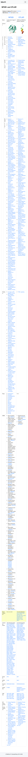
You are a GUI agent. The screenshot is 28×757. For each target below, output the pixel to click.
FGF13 (21, 615)
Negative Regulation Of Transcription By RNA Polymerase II (11, 120)
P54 (8, 401)
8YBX (18, 696)
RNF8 (18, 636)
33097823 (23, 417)
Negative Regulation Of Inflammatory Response (10, 221)
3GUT (10, 696)
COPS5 (11, 629)
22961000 (10, 571)
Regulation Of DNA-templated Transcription (11, 134)
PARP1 (8, 653)
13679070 (19, 11)
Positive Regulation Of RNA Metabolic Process (11, 712)
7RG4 (8, 698)
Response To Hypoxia (20, 119)
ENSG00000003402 (21, 684)
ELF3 (8, 632)
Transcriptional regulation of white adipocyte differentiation (11, 326)
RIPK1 (11, 659)
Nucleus (9, 40)
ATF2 (18, 613)
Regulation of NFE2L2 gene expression (10, 376)
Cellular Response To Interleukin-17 (11, 264)
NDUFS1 (18, 619)
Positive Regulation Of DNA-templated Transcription (11, 213)
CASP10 (22, 624)
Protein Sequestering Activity (10, 115)
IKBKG (14, 638)
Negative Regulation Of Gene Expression (11, 163)
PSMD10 (12, 657)
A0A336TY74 (19, 688)
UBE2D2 (8, 672)
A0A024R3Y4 (19, 687)
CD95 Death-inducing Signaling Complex (21, 43)
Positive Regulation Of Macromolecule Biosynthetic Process (11, 158)
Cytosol (9, 48)
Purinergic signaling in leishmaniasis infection (12, 368)
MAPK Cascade (11, 124)
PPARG (10, 656)
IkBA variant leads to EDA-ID (11, 336)
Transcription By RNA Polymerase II (11, 140)
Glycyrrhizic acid (11, 410)
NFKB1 (11, 17)
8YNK (20, 698)
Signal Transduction (10, 146)
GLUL (11, 635)
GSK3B (13, 635)
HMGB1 (11, 637)
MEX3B (22, 631)
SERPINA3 (9, 662)
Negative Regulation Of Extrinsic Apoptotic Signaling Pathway (21, 253)
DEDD (18, 629)
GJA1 (22, 616)
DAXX (23, 627)
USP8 (24, 640)
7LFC (12, 697)
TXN (12, 670)
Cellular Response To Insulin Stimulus (22, 156)
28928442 (10, 604)
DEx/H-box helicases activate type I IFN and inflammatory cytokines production (11, 318)
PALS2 (14, 652)
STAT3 (8, 665)
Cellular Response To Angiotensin (11, 285)
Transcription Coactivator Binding (12, 83)
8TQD (13, 698)
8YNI (18, 698)
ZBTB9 (13, 674)
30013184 (10, 432)
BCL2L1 (18, 624)
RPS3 (14, 659)
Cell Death (20, 703)
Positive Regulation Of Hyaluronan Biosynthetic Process (11, 281)
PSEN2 (18, 633)
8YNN (21, 699)
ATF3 (8, 625)
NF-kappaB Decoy (11, 406)
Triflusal (9, 408)
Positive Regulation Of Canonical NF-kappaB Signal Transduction (22, 168)
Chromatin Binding (11, 98)
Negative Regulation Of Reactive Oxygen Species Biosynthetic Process (21, 226)
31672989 (10, 599)
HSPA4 (8, 638)
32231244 (10, 538)
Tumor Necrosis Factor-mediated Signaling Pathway (11, 195)
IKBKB (11, 638)
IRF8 (8, 641)
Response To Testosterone (20, 159)
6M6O (18, 694)
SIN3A (8, 663)
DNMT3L (12, 630)
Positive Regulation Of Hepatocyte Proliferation (22, 249)
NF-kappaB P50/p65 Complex (11, 54)
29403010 (12, 417)
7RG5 (10, 698)
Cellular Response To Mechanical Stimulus (11, 243)
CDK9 (14, 626)
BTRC (11, 626)
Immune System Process (11, 130)
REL (7, 658)
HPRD (9, 12)
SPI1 (8, 664)
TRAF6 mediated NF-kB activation (11, 362)
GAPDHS (19, 616)
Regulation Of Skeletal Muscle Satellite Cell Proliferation (21, 147)
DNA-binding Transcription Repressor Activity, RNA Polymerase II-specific (11, 87)
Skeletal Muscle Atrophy (21, 144)
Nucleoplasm (10, 42)
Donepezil (10, 395)
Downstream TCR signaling (11, 302)
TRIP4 (12, 669)
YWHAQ (8, 674)
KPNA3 (12, 642)
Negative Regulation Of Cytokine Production (10, 126)
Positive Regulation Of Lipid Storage (11, 175)
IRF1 (10, 640)
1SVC (10, 694)
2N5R (18, 693)
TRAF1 (23, 638)
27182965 (10, 603)
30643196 (10, 567)
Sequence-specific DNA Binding (11, 112)
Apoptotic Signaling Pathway (22, 707)
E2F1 (8, 631)
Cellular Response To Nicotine (11, 246)
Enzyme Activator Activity (21, 69)
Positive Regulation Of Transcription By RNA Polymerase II (11, 217)
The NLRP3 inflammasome (11, 354)
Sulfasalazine (10, 393)
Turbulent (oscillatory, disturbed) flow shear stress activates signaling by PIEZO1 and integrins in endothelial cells (11, 383)
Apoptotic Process (11, 142)
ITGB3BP (13, 641)
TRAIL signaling (21, 292)
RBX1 (23, 633)
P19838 (8, 687)
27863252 (10, 463)
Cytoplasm (10, 45)
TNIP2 (8, 668)
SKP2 (23, 636)
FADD (24, 629)
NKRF (8, 651)
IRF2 (12, 640)
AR (13, 624)
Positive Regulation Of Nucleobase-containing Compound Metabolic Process (11, 728)
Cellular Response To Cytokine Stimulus (11, 249)
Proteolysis (20, 121)
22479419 (10, 588)
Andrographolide (11, 407)
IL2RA (8, 640)
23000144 (10, 562)
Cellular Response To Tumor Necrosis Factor (11, 255)
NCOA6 (8, 646)
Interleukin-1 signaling (10, 360)
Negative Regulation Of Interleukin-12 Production (10, 190)
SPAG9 (12, 663)
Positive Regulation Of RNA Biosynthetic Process (11, 703)
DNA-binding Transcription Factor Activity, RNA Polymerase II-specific (11, 79)
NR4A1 (11, 652)
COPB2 (8, 629)
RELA (10, 658)
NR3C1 (8, 652)
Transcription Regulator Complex (11, 43)
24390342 (24, 419)
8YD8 (23, 696)
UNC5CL (11, 673)
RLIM (23, 635)
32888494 (12, 440)
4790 (8, 676)
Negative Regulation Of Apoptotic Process (11, 205)
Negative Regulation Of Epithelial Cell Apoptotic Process (21, 244)
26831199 (10, 483)
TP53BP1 (11, 668)
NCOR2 (11, 646)
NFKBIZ (8, 649)
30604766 (10, 479)
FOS (14, 633)
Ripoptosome (20, 45)
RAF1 (21, 633)
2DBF (12, 694)
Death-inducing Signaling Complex (21, 40)
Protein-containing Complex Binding (21, 74)
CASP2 (18, 625)
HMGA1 (11, 636)
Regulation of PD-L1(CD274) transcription (11, 390)
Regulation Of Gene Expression (11, 155)
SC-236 (9, 413)
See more (8, 745)
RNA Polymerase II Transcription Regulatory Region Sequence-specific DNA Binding (11, 66)
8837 (18, 676)
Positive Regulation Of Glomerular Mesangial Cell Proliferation (22, 205)
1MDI (8, 693)
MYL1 (21, 618)
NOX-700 (9, 402)
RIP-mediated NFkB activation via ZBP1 (11, 295)
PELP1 (11, 654)
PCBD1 (11, 653)
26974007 (10, 453)
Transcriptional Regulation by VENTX (11, 357)
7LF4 (10, 697)
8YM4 (18, 697)
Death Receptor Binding (21, 65)
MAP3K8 (10, 643)
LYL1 (8, 643)
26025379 (10, 456)
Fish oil (9, 412)
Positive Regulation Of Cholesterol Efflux (11, 172)
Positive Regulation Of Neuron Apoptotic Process (22, 177)
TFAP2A (8, 667)
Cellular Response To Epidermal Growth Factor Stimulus (21, 188)
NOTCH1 (11, 651)
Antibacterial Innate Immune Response (11, 269)
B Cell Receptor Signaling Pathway (11, 229)
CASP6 (18, 626)
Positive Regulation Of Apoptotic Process (22, 723)
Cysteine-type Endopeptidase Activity (21, 63)
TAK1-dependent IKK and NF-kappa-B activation (11, 331)
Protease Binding (21, 60)
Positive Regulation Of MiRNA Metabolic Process (11, 288)
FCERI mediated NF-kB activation (11, 313)
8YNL (23, 698)
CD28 (23, 613)
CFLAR (21, 17)
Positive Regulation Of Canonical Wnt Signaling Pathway (11, 261)
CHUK (14, 627)
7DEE (20, 694)
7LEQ (13, 696)
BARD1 (10, 625)
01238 (8, 680)
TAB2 (14, 665)
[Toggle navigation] (25, 2)
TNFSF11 (12, 667)
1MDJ (10, 693)
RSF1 (8, 660)
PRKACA (8, 657)
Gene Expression (11, 153)
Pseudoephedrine (11, 396)
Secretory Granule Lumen (11, 52)
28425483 (10, 561)
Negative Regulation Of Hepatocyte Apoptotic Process (21, 239)
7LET (8, 697)
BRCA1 (8, 626)
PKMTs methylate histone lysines (11, 323)
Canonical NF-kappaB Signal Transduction (11, 150)
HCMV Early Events (10, 365)
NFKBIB (8, 648)
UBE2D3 (12, 672)
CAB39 (20, 613)
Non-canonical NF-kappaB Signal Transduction (11, 201)
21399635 (10, 566)
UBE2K (8, 673)
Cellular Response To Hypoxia (21, 195)
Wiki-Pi (3, 2)
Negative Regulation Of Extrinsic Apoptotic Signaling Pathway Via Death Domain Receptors (21, 215)
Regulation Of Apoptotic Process (21, 161)
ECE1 (21, 614)
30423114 (20, 420)
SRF (13, 664)
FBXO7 (8, 633)
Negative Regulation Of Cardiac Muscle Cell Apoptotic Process (21, 135)
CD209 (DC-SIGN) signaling (11, 341)
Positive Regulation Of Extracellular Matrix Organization (22, 221)
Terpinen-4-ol (10, 409)
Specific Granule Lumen (11, 57)
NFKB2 (8, 647)
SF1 (12, 662)
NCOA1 (10, 645)
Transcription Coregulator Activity (10, 104)
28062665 (10, 565)
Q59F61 (18, 691)
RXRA (10, 660)
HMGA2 (8, 637)
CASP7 (21, 626)
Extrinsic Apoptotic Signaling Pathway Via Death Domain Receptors (21, 129)
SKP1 (20, 636)
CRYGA (18, 614)
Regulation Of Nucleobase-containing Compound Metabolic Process (11, 736)
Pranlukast (10, 397)
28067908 (10, 461)
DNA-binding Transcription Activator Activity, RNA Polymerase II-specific (11, 93)
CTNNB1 (8, 630)
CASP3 (21, 625)
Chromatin (10, 37)
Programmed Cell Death (21, 705)
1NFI (8, 694)
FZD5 (24, 615)
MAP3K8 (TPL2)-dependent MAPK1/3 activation (11, 347)
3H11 (20, 693)
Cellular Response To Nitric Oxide (21, 202)
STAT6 (11, 665)
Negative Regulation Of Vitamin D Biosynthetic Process (10, 179)
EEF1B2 (18, 615)
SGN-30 (9, 403)
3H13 (23, 693)
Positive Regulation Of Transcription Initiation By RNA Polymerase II (11, 234)
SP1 (10, 663)
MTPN (8, 645)
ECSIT (10, 631)
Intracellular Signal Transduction (21, 720)
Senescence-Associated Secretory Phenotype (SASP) (11, 309)
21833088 (10, 544)
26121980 (20, 424)
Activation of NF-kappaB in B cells (11, 292)
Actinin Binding (11, 110)
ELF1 (13, 631)
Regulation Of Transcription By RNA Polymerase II (11, 137)
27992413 (10, 575)
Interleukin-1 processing (10, 334)
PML (7, 656)
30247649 (10, 600)
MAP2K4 (21, 630)
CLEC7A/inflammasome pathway (11, 344)
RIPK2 (21, 635)
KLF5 (10, 642)
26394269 (10, 564)
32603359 (10, 423)
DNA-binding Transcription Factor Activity (11, 101)
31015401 (10, 534)
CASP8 (18, 627)
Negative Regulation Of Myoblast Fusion (21, 210)
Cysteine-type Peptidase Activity (21, 72)
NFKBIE (11, 648)
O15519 (21, 690)
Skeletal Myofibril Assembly (21, 151)
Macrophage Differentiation (20, 154)
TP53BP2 (8, 669)
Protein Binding (11, 106)
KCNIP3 (18, 618)
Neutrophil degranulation (10, 351)
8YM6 (23, 697)
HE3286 (9, 399)
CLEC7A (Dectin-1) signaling (11, 339)
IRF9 (10, 641)
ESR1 (10, 632)
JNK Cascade (10, 152)
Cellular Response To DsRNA (11, 258)
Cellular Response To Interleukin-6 (11, 252)
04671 (18, 680)
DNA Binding (10, 97)
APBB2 (11, 624)
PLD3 (14, 654)
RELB (12, 658)
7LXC (23, 694)
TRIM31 (21, 640)
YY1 (11, 674)
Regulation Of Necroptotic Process (20, 180)
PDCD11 (8, 654)
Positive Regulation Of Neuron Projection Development (22, 140)
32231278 (10, 577)
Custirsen (10, 404)
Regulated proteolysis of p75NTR (10, 299)
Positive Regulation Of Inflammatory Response (11, 226)
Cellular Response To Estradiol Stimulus (21, 192)
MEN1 (14, 643)
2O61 (8, 696)
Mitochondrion (10, 46)
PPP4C (13, 656)
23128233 (10, 607)
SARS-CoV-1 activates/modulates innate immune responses (11, 372)
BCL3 (13, 625)
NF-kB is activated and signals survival (11, 305)
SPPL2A (10, 664)
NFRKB (11, 649)
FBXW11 (11, 633)
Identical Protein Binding (11, 108)
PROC (22, 619)
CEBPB (8, 627)
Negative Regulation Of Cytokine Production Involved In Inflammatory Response (10, 274)
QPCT (18, 620)
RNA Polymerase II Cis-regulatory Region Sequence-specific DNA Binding (11, 72)
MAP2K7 (18, 631)
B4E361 (23, 688)
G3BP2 (8, 635)
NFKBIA (11, 647)
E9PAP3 (18, 690)
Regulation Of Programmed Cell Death (21, 713)
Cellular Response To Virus (11, 267)
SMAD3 (18, 637)
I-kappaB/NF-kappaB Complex (11, 50)
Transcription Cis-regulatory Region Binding (11, 61)
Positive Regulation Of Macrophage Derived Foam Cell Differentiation (11, 167)
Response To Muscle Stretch (11, 198)
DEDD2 (21, 629)
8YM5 (20, 697)
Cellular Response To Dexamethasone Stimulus (22, 199)
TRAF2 (18, 640)
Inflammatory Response (10, 144)
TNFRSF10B (19, 638)
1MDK (13, 693)
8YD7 (20, 696)
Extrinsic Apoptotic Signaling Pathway (21, 716)
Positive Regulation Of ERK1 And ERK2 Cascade (22, 184)
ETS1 (13, 632)
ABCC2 (8, 624)
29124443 (10, 458)
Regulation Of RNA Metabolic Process (11, 732)
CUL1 (21, 627)
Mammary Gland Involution (11, 231)
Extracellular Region (10, 39)
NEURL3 (18, 632)
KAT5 (8, 642)
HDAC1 (8, 636)
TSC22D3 (8, 670)
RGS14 (8, 659)
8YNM (18, 699)
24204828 (10, 499)
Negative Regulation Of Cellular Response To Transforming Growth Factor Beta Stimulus (22, 233)
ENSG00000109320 (10, 684)
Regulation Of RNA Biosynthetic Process (11, 719)
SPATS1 (21, 637)
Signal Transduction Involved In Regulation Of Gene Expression (11, 185)
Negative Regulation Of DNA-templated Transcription (11, 209)
